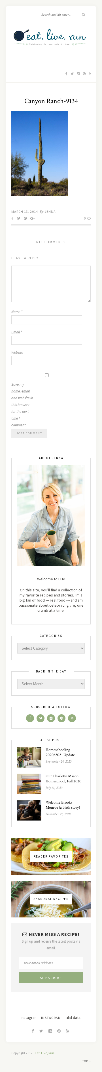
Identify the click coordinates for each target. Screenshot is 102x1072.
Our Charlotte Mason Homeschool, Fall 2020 (63, 779)
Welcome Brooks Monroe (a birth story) (63, 805)
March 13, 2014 (24, 211)
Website (17, 352)
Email (16, 332)
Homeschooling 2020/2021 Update (60, 752)
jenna (50, 211)
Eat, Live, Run (44, 1053)
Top (85, 1061)
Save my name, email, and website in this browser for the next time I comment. (22, 405)
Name (16, 311)
